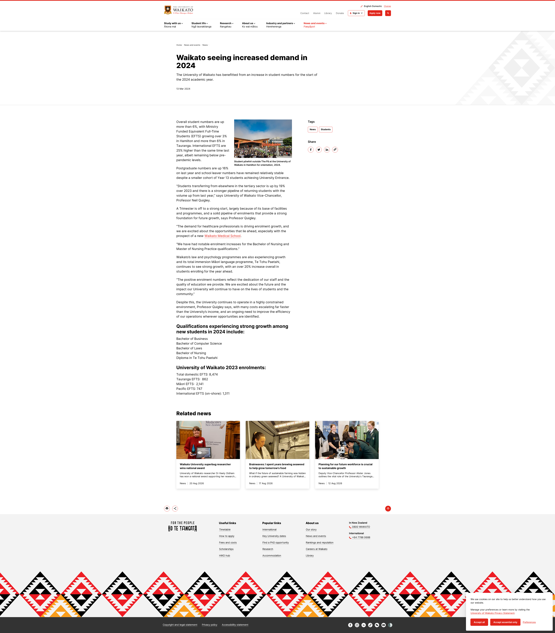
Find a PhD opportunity (275, 542)
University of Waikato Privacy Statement (493, 613)
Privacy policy (209, 624)
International (269, 529)
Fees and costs (228, 542)
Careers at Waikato (316, 549)
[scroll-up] (388, 508)
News (205, 45)
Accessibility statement (235, 624)
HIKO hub (224, 555)
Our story (311, 529)
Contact (304, 13)
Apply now (375, 13)
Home (179, 45)
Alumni (316, 13)
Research (267, 549)
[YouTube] (383, 626)
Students (326, 129)
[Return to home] (178, 10)
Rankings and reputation (319, 542)
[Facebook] (311, 150)
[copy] (335, 150)
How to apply (226, 536)
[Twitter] (319, 150)
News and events (192, 45)
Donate (340, 13)
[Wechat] (377, 626)
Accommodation (271, 555)
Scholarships (226, 549)
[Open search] (388, 13)
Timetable (225, 529)
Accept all (479, 622)
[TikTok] (370, 626)
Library (328, 13)
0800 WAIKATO (361, 526)
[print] (167, 508)
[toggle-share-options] (175, 508)
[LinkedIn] (327, 150)
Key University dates (274, 536)
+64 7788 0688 (361, 537)
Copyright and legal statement (180, 624)
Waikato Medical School (222, 236)
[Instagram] (357, 626)
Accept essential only (505, 622)
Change (387, 6)
